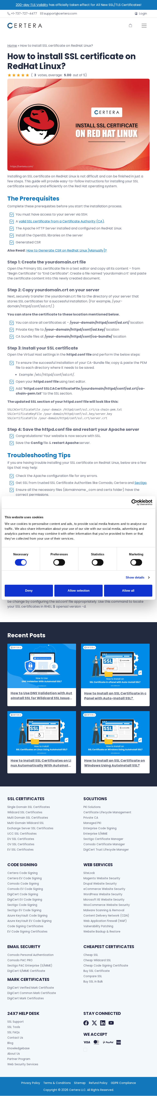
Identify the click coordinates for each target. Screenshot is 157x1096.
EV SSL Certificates (20, 850)
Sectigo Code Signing (22, 905)
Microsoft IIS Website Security (103, 900)
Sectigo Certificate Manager (103, 839)
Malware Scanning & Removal (103, 910)
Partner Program (18, 1059)
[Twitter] (94, 1023)
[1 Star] (9, 75)
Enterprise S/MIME (95, 834)
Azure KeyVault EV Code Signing (29, 921)
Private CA (90, 818)
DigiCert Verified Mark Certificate (30, 988)
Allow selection (79, 590)
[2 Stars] (14, 75)
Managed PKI (92, 823)
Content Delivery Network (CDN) (106, 916)
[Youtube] (111, 1023)
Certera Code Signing (22, 873)
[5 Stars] (27, 75)
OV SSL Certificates (20, 844)
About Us (13, 1054)
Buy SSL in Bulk (93, 982)
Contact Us (15, 1038)
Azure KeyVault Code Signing (27, 916)
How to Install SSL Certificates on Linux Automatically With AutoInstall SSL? (42, 763)
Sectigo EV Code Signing (24, 910)
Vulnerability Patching (98, 926)
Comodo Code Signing (23, 884)
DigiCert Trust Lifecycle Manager (106, 850)
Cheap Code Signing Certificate (105, 966)
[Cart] (130, 25)
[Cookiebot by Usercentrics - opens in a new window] (134, 502)
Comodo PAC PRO (20, 960)
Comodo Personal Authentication (30, 955)
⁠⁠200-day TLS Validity (32, 4)
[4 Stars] (23, 75)
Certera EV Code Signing (24, 878)
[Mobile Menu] (144, 25)
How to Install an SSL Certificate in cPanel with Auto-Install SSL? (115, 696)
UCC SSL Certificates (22, 834)
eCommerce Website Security (104, 889)
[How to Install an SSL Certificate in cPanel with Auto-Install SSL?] (115, 666)
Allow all (128, 590)
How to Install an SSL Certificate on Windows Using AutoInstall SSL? (114, 763)
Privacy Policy (30, 1083)
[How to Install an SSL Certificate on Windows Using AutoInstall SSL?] (115, 733)
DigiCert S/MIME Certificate (26, 971)
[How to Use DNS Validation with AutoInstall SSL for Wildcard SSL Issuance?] (41, 666)
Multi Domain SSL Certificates (27, 818)
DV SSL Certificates (20, 839)
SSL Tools (13, 1027)
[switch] (59, 562)
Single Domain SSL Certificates (28, 807)
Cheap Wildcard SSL (97, 960)
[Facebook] (86, 1023)
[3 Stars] (18, 75)
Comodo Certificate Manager (104, 844)
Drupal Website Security (100, 884)
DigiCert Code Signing (22, 894)
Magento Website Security (101, 878)
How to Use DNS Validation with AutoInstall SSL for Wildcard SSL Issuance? (41, 696)
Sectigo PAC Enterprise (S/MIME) (29, 966)
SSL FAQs (13, 1032)
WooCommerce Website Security (106, 905)
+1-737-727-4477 (24, 13)
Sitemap (80, 1083)
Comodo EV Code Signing (25, 889)
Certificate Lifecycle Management (107, 812)
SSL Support (15, 1022)
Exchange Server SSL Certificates (30, 828)
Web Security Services (22, 1064)
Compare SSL (92, 976)
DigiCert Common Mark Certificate (31, 993)
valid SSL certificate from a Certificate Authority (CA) (61, 221)
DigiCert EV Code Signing (24, 900)
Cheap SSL (90, 955)
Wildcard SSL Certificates (24, 812)
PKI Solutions (92, 807)
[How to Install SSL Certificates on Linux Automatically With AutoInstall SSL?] (41, 733)
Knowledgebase (18, 1048)
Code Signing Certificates (25, 926)
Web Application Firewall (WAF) (105, 921)
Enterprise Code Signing (100, 828)
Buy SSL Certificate (96, 971)
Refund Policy (98, 1083)
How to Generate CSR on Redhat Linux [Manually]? (66, 250)
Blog (10, 1043)
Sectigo (141, 482)
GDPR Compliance (123, 1083)
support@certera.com (60, 13)
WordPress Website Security (102, 894)
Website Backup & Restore (101, 932)
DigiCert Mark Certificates (25, 998)
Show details (135, 577)
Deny (29, 590)
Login (143, 13)
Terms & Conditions (57, 1083)
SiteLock (89, 873)
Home (12, 45)
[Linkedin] (102, 1023)
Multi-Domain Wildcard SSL (25, 823)
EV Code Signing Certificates (27, 932)
